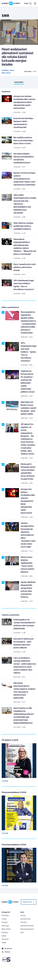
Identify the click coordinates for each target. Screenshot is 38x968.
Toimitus (23, 922)
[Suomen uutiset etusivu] (11, 3)
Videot (4, 936)
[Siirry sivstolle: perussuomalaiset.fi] (10, 959)
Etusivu (23, 915)
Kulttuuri (5, 932)
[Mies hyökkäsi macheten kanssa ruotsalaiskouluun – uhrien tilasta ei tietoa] (7, 142)
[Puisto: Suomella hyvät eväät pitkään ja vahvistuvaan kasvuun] (7, 269)
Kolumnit (5, 939)
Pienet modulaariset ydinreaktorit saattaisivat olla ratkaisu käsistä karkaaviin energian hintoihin (17, 56)
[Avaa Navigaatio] (35, 3)
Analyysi (5, 922)
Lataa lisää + (19, 82)
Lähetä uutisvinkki (26, 926)
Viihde (4, 942)
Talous (12, 70)
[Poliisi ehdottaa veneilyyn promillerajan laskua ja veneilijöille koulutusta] (7, 228)
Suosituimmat (25, 919)
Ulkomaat (5, 926)
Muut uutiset (6, 73)
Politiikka (5, 70)
